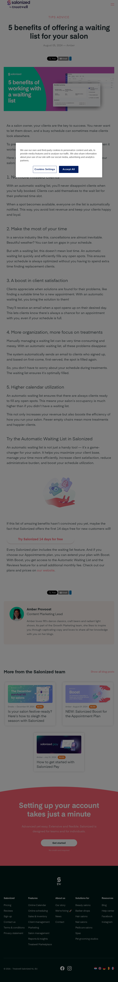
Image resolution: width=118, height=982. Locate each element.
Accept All (69, 169)
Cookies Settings (45, 169)
